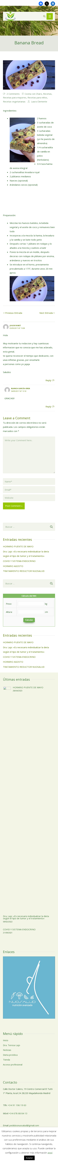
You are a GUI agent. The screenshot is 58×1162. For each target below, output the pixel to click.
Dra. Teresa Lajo (11, 1045)
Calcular (29, 620)
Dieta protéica (10, 1054)
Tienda (6, 1059)
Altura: (9, 611)
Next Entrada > (47, 312)
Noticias (7, 1049)
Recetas (47, 93)
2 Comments (13, 93)
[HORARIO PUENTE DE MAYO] (7, 798)
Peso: (9, 603)
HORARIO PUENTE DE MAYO (18, 546)
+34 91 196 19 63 (17, 1105)
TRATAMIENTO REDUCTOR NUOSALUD (23, 570)
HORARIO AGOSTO (13, 566)
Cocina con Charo (33, 93)
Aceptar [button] (29, 1157)
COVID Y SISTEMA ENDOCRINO (19, 560)
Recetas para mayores (14, 97)
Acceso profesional (12, 1064)
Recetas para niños (37, 97)
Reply (48, 380)
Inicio (5, 1040)
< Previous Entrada (12, 312)
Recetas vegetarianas (14, 101)
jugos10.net (15, 325)
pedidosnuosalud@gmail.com (24, 1125)
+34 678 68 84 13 (18, 1113)
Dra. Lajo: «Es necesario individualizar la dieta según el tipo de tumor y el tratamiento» (26, 917)
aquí (50, 1152)
